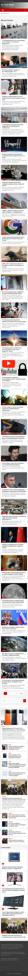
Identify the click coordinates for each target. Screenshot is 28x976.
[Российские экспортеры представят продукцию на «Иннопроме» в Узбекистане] (14, 115)
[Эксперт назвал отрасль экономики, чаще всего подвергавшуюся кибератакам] (14, 397)
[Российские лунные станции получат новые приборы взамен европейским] (14, 591)
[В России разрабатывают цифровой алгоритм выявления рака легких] (14, 282)
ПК (3, 863)
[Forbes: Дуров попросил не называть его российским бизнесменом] (14, 453)
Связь (3, 726)
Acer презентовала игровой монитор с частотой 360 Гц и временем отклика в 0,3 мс (13, 890)
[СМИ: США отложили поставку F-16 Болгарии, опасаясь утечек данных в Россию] (14, 254)
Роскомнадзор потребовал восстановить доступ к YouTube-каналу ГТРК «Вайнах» (13, 379)
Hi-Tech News (7, 5)
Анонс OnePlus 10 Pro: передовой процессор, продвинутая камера (14, 756)
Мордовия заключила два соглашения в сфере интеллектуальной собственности (14, 518)
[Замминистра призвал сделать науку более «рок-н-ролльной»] (14, 617)
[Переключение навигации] (3, 10)
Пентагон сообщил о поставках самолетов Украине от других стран (17, 825)
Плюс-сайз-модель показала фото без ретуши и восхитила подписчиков (16, 816)
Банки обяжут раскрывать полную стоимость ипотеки (16, 841)
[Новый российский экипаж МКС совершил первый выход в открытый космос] (14, 173)
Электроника (6, 847)
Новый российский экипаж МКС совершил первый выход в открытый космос (13, 184)
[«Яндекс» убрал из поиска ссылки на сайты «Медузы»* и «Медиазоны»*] (14, 201)
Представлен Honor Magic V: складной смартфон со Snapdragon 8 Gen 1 (16, 748)
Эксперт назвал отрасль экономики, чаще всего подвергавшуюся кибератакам (12, 408)
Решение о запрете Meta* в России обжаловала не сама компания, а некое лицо (13, 98)
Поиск (24, 700)
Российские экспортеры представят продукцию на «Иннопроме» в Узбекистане (13, 126)
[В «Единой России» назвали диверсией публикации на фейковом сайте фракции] (14, 480)
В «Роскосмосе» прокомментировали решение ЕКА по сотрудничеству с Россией (13, 682)
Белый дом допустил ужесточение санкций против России (16, 833)
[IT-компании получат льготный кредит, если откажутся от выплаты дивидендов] (14, 31)
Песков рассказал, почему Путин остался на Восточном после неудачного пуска (12, 349)
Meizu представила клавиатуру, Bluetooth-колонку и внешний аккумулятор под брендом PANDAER (17, 765)
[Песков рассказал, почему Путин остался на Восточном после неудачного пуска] (14, 338)
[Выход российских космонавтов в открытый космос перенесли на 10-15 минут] (14, 144)
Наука (3, 37)
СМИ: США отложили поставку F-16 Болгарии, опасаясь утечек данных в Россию (13, 265)
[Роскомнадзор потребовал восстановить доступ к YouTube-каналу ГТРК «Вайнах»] (14, 368)
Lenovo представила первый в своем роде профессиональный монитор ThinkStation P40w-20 (13, 913)
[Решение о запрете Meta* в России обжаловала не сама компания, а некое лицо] (14, 87)
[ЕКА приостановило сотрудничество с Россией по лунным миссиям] (14, 644)
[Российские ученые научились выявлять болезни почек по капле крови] (14, 310)
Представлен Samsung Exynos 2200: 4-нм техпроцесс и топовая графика (17, 774)
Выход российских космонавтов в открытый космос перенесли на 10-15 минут (13, 155)
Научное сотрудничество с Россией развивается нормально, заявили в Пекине (12, 546)
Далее (21, 693)
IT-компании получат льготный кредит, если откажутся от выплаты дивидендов (13, 42)
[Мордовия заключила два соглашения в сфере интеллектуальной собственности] (14, 507)
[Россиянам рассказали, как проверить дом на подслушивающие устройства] (14, 427)
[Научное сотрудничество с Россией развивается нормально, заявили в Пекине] (14, 535)
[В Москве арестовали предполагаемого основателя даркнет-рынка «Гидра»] (14, 563)
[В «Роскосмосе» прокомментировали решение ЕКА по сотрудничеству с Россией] (14, 670)
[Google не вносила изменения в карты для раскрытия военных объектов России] (14, 227)
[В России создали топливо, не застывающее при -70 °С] (14, 60)
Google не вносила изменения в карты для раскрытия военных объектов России (13, 238)
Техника (4, 796)
